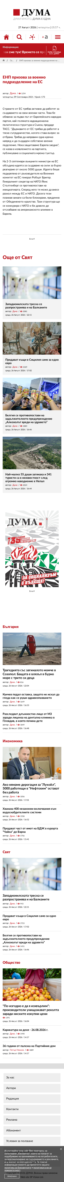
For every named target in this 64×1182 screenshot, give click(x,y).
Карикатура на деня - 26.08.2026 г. (25, 1030)
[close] (61, 1149)
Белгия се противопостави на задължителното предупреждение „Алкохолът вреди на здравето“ (28, 419)
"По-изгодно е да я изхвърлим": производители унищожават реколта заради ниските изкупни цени (31, 1010)
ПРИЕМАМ (12, 1176)
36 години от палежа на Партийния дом (29, 1046)
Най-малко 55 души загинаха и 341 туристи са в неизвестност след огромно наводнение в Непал (28, 478)
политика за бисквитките (17, 1168)
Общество (11, 962)
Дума (13, 93)
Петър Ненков (17, 1050)
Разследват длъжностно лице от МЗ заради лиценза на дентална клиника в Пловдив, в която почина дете (29, 717)
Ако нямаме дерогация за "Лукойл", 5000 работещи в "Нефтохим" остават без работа (31, 788)
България (10, 627)
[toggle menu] (57, 37)
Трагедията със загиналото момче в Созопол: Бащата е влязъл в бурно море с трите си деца (29, 674)
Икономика (12, 741)
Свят (12, 61)
